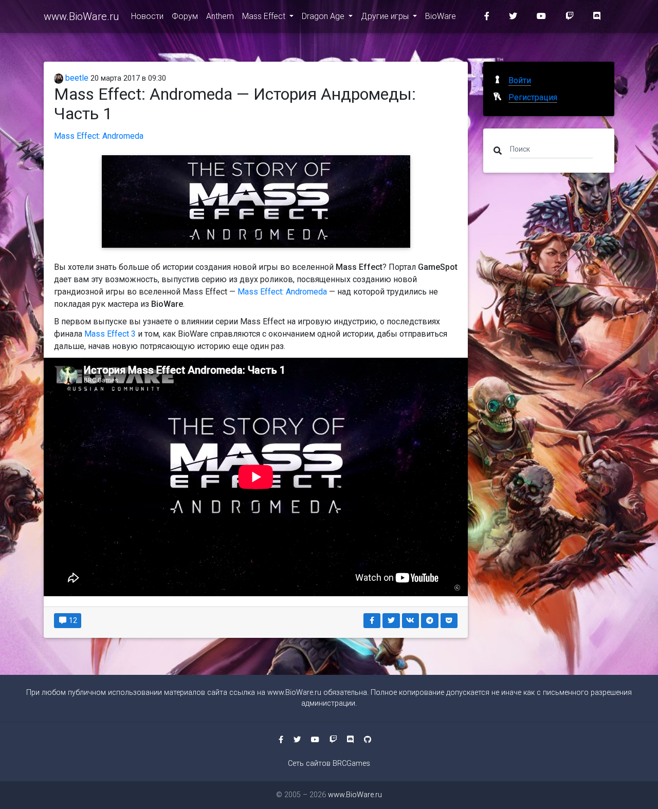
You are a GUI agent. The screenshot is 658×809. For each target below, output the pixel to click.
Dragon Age (324, 16)
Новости (147, 16)
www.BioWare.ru (81, 16)
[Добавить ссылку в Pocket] (449, 620)
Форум (185, 16)
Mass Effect (264, 16)
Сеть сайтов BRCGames (329, 763)
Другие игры (386, 16)
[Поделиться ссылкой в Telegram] (429, 620)
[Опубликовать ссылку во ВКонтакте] (410, 620)
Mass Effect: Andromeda (98, 136)
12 (72, 620)
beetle (75, 78)
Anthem (220, 16)
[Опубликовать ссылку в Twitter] (391, 620)
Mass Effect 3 (110, 334)
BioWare (440, 16)
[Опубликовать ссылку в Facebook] (372, 620)
